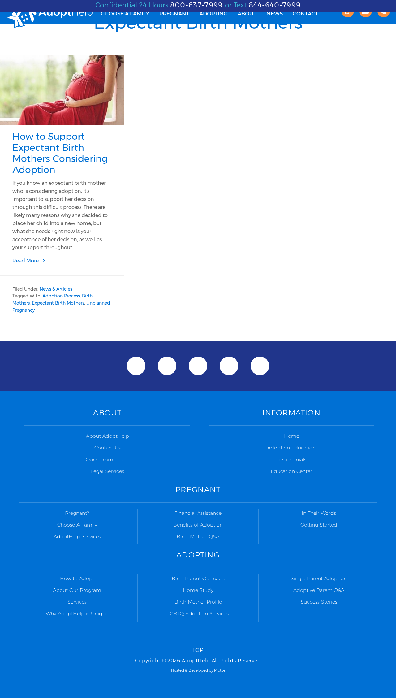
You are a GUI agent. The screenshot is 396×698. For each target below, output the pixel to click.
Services (77, 602)
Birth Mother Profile (198, 602)
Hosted (177, 670)
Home (291, 436)
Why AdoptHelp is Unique (77, 614)
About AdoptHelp (107, 436)
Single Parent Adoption (319, 578)
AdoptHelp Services (77, 537)
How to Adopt (77, 578)
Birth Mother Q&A (198, 537)
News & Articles (56, 289)
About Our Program (77, 590)
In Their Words (319, 513)
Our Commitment (107, 459)
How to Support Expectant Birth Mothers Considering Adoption (60, 153)
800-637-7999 (196, 5)
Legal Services (107, 471)
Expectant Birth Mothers (58, 303)
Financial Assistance (198, 513)
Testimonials (291, 459)
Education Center (291, 471)
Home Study (198, 590)
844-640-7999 (275, 5)
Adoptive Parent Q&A (318, 590)
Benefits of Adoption (198, 525)
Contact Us (107, 448)
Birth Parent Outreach (198, 578)
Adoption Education (291, 448)
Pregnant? (77, 513)
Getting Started (318, 525)
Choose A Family (77, 525)
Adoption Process (61, 296)
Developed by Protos (206, 670)
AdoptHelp (49, 17)
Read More (40, 261)
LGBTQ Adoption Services (198, 614)
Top (198, 650)
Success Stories (319, 602)
